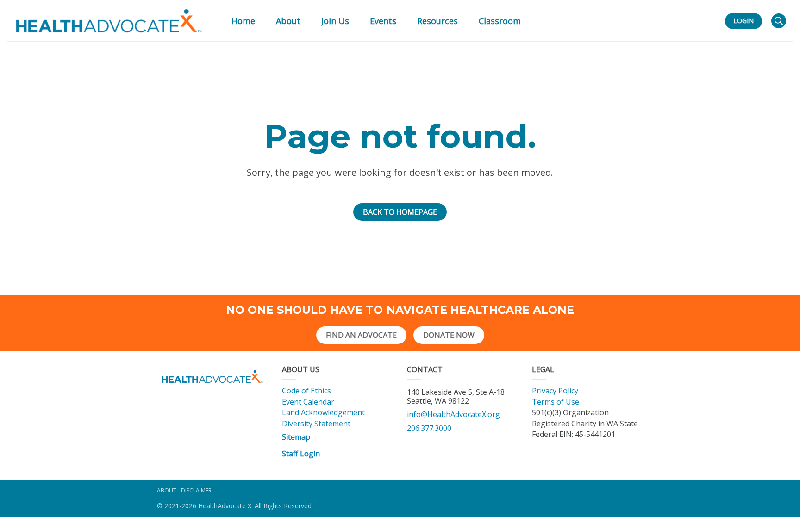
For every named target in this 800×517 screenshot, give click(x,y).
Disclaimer (196, 490)
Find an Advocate (361, 335)
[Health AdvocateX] (109, 21)
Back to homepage (400, 212)
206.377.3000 (429, 428)
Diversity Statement (316, 423)
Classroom (500, 20)
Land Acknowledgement (324, 412)
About (166, 490)
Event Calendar (308, 402)
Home (243, 20)
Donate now (449, 335)
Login (743, 20)
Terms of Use (555, 402)
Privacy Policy (555, 391)
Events (383, 20)
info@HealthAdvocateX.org (453, 414)
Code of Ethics (306, 391)
